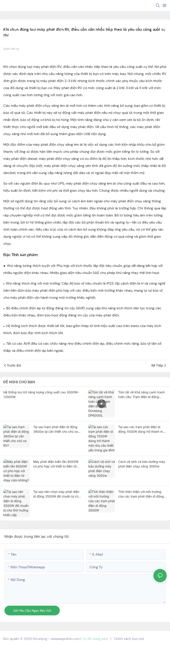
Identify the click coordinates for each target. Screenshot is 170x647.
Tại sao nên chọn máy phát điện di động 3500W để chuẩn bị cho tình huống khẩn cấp (56, 494)
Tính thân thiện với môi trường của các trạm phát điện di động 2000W (141, 494)
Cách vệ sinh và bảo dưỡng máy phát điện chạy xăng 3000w (141, 464)
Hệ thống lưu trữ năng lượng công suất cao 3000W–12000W (41, 394)
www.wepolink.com (65, 639)
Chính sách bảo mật (129, 639)
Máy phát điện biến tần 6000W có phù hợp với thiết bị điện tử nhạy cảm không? (55, 464)
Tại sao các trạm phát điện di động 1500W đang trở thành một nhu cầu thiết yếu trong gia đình (142, 429)
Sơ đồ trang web (95, 639)
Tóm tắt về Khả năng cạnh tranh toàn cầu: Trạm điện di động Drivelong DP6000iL (141, 394)
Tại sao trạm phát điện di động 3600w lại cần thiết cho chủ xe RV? (55, 429)
